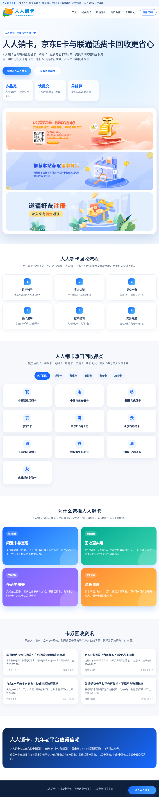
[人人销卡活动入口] (79, 171)
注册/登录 (148, 12)
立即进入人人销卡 (17, 70)
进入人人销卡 (142, 790)
